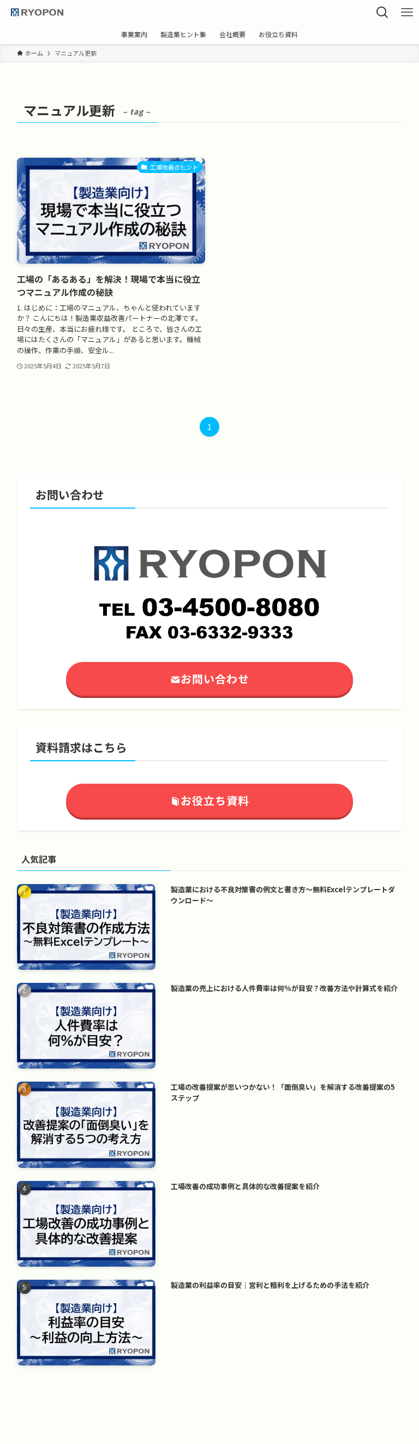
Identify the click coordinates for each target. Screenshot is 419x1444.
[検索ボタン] (382, 12)
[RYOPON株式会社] (37, 12)
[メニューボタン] (406, 12)
